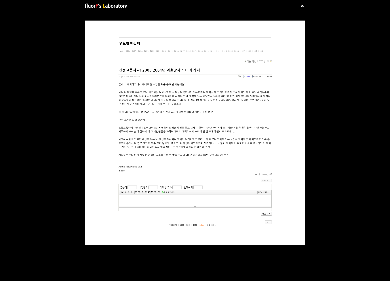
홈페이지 (188, 187)
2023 (146, 51)
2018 (176, 51)
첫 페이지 (173, 225)
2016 (188, 51)
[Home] (302, 6)
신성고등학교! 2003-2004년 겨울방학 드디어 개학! (160, 70)
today (122, 51)
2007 (242, 51)
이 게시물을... (262, 174)
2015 (194, 51)
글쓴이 (123, 187)
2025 (134, 51)
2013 (206, 51)
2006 (248, 51)
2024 (140, 51)
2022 (152, 51)
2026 (128, 51)
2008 (236, 51)
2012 (212, 51)
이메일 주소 (166, 187)
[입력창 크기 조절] (195, 206)
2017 (182, 51)
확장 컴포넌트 (169, 192)
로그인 (262, 61)
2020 (164, 51)
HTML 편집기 (263, 192)
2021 (158, 51)
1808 (182, 225)
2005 (254, 51)
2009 (230, 51)
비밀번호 (143, 187)
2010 (224, 51)
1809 (188, 225)
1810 (195, 225)
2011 (218, 51)
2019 (170, 51)
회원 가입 (251, 61)
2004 (260, 51)
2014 (200, 51)
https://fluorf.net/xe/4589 (129, 76)
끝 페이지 (210, 225)
